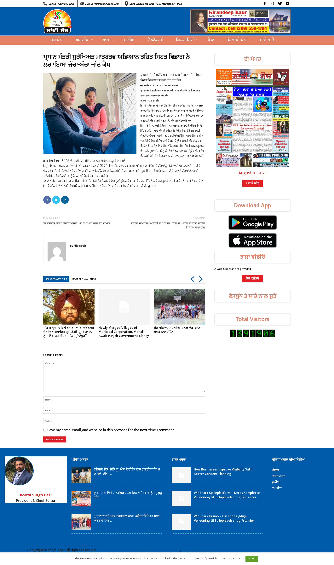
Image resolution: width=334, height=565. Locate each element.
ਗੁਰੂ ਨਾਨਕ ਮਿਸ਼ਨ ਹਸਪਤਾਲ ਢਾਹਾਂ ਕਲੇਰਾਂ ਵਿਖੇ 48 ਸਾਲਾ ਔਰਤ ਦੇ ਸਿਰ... (127, 518)
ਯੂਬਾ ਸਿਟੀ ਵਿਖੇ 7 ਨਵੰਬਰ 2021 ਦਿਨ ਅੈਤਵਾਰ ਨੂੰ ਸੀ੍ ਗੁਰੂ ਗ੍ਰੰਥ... (128, 495)
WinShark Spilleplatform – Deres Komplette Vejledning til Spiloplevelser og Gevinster (227, 495)
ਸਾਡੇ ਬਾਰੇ (267, 40)
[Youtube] (287, 3)
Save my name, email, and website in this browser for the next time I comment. (111, 430)
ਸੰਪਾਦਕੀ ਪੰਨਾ (237, 40)
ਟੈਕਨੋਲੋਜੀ (156, 40)
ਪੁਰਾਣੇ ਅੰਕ (252, 183)
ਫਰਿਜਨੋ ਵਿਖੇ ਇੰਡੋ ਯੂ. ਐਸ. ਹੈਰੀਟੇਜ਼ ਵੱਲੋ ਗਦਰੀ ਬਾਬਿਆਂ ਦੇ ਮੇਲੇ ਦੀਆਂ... (127, 472)
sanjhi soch (78, 245)
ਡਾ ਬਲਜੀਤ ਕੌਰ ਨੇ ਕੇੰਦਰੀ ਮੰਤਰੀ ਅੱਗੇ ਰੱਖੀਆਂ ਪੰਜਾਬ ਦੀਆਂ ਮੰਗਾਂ (76, 223)
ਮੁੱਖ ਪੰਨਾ (57, 40)
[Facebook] (264, 3)
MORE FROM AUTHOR (84, 279)
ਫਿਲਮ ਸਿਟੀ (185, 40)
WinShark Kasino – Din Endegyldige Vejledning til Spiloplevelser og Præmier (224, 518)
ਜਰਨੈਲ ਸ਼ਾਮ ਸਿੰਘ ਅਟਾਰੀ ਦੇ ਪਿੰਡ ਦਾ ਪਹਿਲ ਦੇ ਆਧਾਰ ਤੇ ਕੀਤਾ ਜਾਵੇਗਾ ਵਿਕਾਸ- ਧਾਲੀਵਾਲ (168, 225)
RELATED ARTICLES (56, 279)
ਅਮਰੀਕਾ (83, 40)
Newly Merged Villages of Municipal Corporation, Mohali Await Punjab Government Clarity (124, 332)
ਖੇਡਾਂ (211, 40)
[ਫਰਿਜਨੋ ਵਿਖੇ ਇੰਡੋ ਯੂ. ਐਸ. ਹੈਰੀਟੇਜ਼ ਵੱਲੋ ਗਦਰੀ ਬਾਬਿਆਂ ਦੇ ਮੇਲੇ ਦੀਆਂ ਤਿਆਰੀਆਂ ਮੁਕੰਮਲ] (81, 475)
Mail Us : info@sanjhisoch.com (101, 4)
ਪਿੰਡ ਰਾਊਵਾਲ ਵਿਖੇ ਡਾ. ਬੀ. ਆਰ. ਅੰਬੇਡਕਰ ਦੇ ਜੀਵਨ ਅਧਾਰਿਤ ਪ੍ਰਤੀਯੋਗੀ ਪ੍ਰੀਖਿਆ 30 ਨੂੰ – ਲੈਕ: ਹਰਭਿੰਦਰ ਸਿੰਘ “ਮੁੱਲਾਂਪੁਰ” (68, 332)
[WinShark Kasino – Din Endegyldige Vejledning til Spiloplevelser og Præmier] (181, 522)
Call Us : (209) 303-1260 (61, 4)
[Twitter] (279, 3)
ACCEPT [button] (252, 558)
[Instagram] (272, 3)
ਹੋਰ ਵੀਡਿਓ (252, 278)
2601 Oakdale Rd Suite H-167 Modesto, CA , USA (156, 4)
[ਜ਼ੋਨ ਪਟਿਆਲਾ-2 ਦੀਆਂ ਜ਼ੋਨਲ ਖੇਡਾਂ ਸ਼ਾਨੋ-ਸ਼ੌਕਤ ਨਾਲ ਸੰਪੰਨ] (179, 306)
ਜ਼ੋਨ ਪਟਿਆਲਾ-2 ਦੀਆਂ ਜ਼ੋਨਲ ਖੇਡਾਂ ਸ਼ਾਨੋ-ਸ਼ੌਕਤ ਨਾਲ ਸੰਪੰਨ (177, 330)
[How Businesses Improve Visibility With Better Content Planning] (181, 475)
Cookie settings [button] (231, 558)
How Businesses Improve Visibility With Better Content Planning (223, 472)
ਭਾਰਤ (106, 40)
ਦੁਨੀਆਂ (129, 40)
